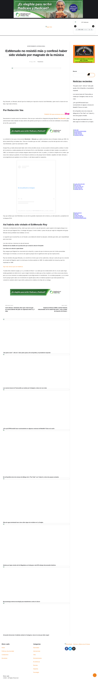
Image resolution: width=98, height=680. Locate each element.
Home (3, 647)
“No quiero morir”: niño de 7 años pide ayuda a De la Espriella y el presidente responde (27, 352)
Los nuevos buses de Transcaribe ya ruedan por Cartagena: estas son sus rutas (25, 388)
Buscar (75, 71)
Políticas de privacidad (8, 651)
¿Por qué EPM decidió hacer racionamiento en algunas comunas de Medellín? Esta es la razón (28, 428)
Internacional (41, 46)
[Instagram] (74, 648)
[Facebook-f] (66, 648)
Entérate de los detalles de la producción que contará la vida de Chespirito (23, 245)
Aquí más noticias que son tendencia (13, 266)
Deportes (35, 669)
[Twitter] (70, 648)
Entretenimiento (32, 46)
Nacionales (36, 647)
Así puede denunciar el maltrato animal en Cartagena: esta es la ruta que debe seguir (26, 635)
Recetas (35, 665)
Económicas (36, 661)
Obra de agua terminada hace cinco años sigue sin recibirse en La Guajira (23, 522)
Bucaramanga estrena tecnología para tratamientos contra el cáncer (21, 601)
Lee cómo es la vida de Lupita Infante (13, 248)
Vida (34, 654)
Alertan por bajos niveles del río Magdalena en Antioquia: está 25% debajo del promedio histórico (29, 565)
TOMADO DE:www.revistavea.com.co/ (54, 114)
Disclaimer (4, 658)
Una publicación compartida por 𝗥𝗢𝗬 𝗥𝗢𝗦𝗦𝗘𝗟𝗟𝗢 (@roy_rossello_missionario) (36, 210)
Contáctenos (5, 654)
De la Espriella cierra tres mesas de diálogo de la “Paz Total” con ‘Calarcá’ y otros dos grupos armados (31, 477)
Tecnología (36, 672)
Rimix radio (6, 676)
